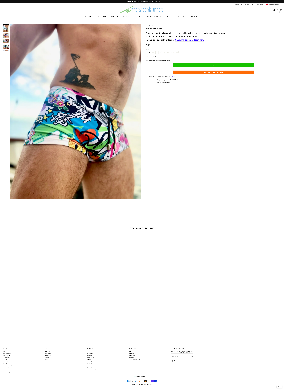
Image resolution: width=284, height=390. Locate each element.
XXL (173, 52)
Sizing (248, 4)
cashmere (148, 16)
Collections (152, 25)
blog (4, 351)
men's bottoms (101, 16)
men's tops (89, 16)
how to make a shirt (7, 365)
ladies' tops (114, 16)
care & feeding (48, 353)
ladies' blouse (90, 353)
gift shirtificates (179, 16)
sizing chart (47, 351)
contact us (47, 363)
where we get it (48, 361)
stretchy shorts (90, 363)
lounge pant (138, 16)
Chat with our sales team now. (189, 39)
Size (147, 49)
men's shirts (89, 351)
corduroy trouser (90, 357)
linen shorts (89, 361)
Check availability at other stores (163, 82)
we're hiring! (131, 357)
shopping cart (132, 355)
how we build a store (7, 370)
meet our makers (7, 353)
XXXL (177, 52)
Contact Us (243, 4)
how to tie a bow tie (7, 367)
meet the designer (7, 372)
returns (46, 359)
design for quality (7, 363)
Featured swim (159, 25)
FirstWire (150, 384)
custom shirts (48, 355)
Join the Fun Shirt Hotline (257, 4)
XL (168, 52)
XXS (149, 52)
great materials (6, 355)
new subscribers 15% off (134, 359)
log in (130, 351)
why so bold (5, 359)
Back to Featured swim (214, 72)
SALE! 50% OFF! (193, 16)
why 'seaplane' (6, 357)
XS (153, 52)
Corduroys (126, 16)
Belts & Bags (165, 16)
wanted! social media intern (93, 370)
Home (147, 25)
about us (47, 357)
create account (132, 353)
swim (156, 16)
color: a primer (6, 361)
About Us (237, 4)
